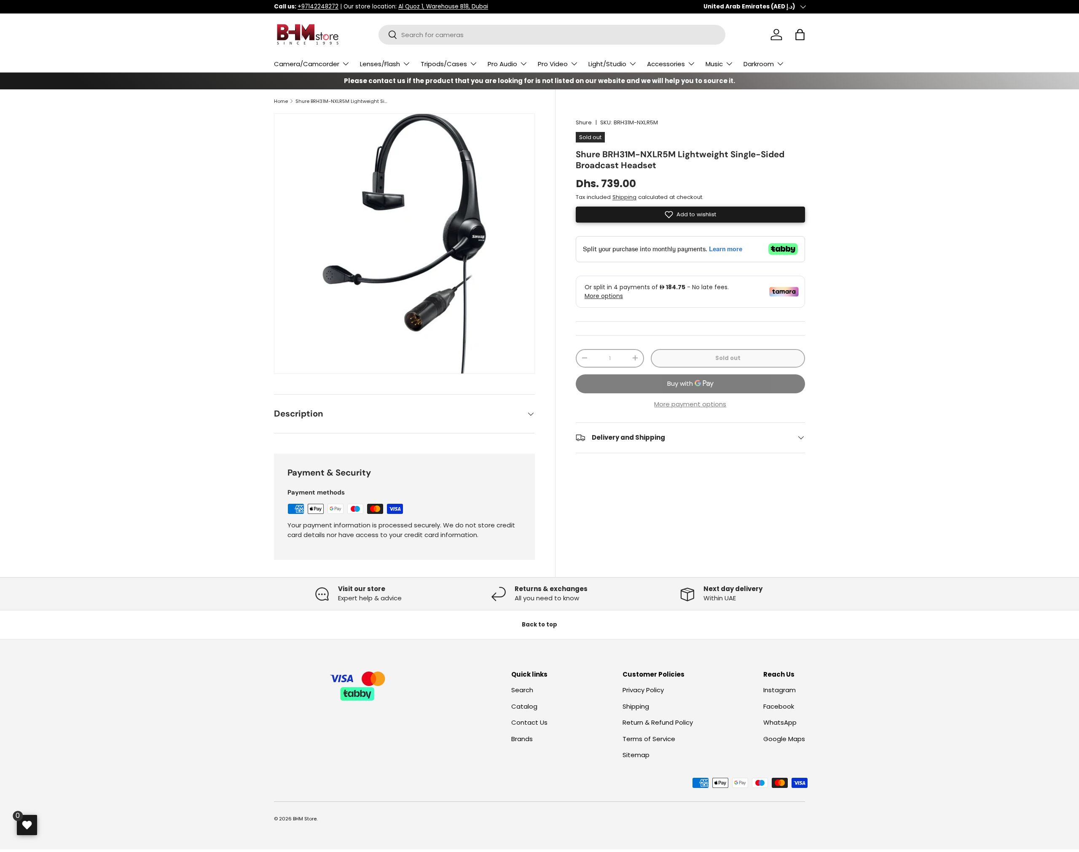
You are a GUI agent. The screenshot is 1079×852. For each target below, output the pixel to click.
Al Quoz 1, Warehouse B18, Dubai (443, 7)
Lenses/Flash (380, 63)
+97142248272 (318, 7)
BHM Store (305, 818)
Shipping (624, 197)
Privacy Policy (643, 690)
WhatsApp (780, 722)
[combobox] (551, 35)
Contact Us (529, 722)
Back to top (539, 625)
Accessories (666, 63)
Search (522, 690)
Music (714, 63)
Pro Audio (502, 63)
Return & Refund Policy (658, 722)
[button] (800, 34)
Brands (522, 738)
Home (281, 101)
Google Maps (784, 738)
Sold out (728, 358)
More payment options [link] (690, 403)
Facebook (778, 706)
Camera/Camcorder (306, 63)
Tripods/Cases (444, 63)
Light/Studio (607, 63)
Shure (584, 122)
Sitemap (636, 755)
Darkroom (758, 63)
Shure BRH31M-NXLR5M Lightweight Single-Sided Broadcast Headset (342, 101)
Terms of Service (649, 738)
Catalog (524, 706)
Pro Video (553, 63)
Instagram (779, 690)
